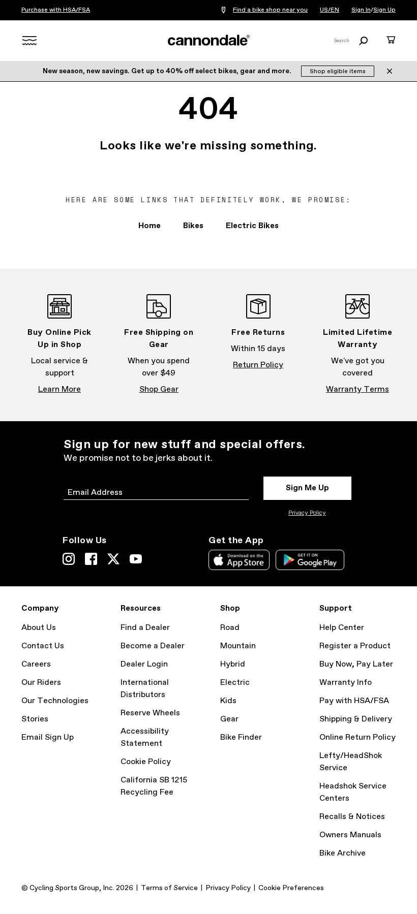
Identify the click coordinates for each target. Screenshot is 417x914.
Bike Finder (241, 737)
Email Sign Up (47, 737)
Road (230, 627)
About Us (38, 627)
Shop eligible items (338, 72)
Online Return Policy (357, 737)
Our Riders (41, 682)
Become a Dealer (153, 646)
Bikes (193, 225)
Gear (229, 719)
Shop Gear (158, 389)
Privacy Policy (307, 513)
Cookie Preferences (291, 888)
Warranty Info (345, 682)
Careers (36, 664)
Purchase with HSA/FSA (55, 10)
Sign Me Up (307, 488)
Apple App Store (239, 560)
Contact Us (42, 646)
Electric (235, 682)
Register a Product (355, 646)
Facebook (91, 559)
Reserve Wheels (150, 713)
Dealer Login (144, 664)
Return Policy (258, 365)
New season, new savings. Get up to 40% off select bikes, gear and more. (168, 71)
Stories (34, 719)
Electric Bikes (252, 225)
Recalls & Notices (352, 816)
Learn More (59, 389)
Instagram (69, 559)
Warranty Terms (357, 389)
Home (149, 225)
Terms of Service (169, 888)
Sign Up (384, 10)
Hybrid (232, 664)
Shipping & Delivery (355, 719)
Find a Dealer (145, 627)
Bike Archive (342, 853)
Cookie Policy (146, 762)
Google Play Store (310, 560)
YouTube (136, 559)
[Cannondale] (208, 40)
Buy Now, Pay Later (356, 664)
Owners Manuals (350, 835)
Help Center (341, 627)
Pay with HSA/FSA (354, 701)
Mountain (238, 646)
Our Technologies (54, 701)
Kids (228, 701)
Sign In (361, 10)
